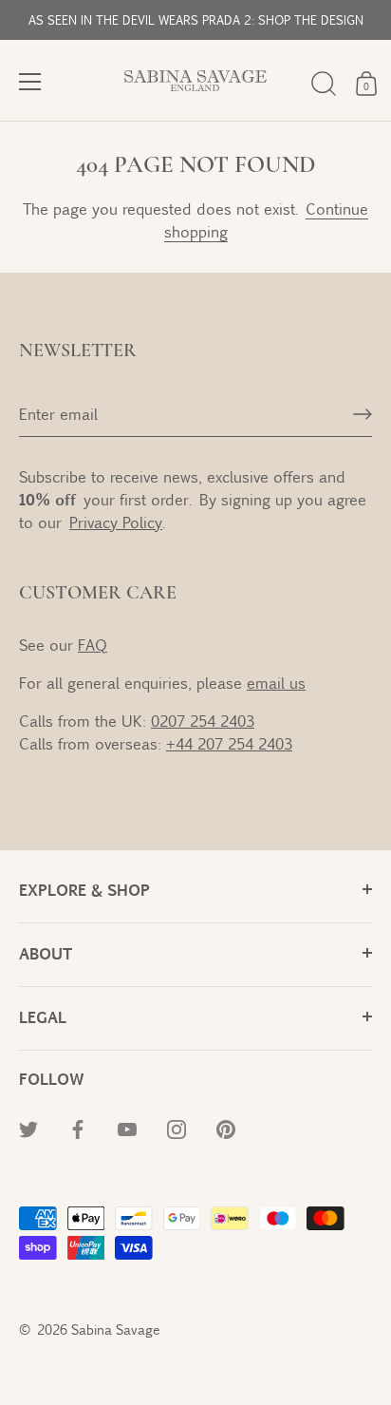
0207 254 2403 (202, 721)
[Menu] (30, 82)
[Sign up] (362, 414)
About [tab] (45, 953)
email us (276, 683)
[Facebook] (77, 1128)
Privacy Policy (115, 522)
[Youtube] (127, 1128)
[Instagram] (176, 1128)
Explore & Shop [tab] (84, 890)
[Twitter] (28, 1128)
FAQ (92, 645)
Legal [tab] (42, 1017)
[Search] (323, 83)
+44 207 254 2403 (229, 743)
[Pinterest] (225, 1128)
